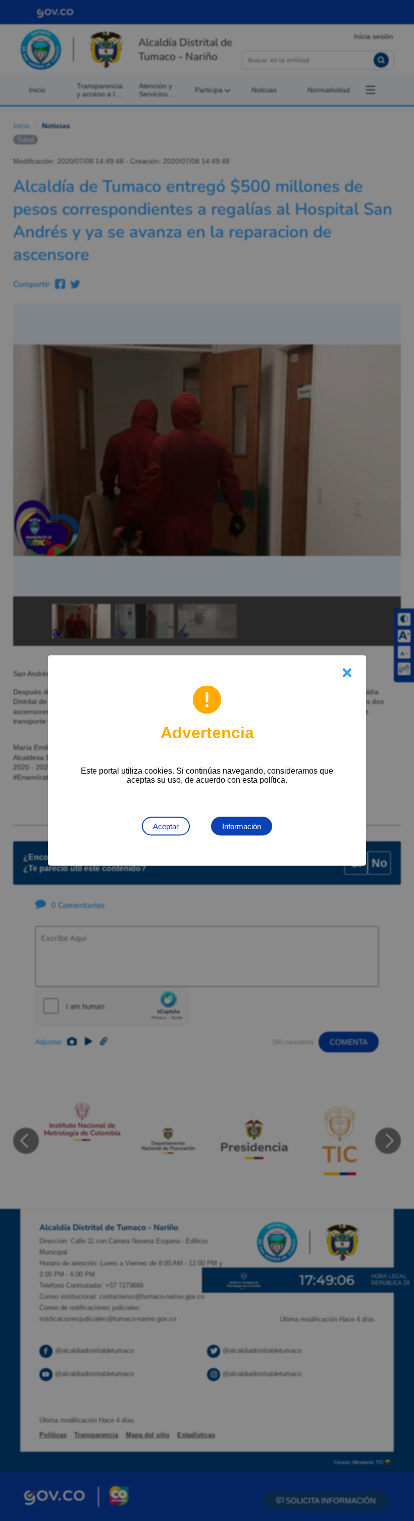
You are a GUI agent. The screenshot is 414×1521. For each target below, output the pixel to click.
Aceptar (166, 826)
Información (241, 826)
